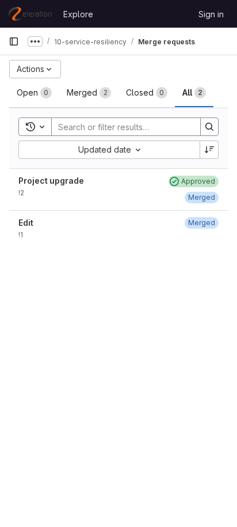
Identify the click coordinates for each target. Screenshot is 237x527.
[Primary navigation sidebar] (14, 41)
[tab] (34, 92)
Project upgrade (51, 180)
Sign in (211, 14)
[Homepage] (30, 14)
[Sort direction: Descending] (209, 150)
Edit (25, 223)
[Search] (209, 126)
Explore (78, 14)
